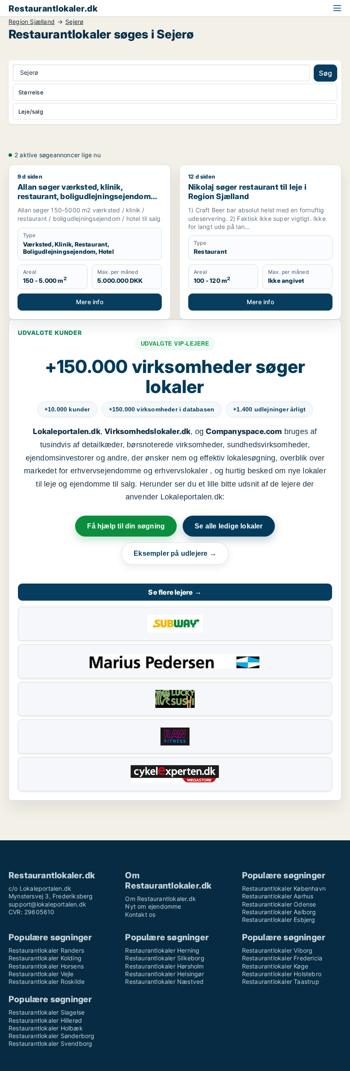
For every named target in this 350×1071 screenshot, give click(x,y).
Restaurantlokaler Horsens (46, 966)
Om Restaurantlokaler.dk (160, 898)
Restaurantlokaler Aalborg (279, 911)
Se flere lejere (174, 592)
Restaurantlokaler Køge (275, 966)
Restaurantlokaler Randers (46, 950)
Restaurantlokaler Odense (279, 904)
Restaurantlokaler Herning (162, 950)
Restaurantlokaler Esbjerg (278, 919)
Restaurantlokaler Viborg (277, 950)
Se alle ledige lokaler (228, 526)
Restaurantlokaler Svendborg (50, 1043)
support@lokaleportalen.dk (47, 904)
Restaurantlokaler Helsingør (164, 973)
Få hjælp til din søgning (126, 526)
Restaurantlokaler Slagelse (47, 1012)
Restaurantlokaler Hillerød (45, 1020)
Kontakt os (140, 914)
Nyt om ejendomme (153, 906)
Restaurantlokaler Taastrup (280, 981)
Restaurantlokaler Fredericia (282, 958)
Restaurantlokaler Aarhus (278, 896)
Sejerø (74, 21)
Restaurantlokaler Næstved (164, 981)
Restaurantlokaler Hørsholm (164, 966)
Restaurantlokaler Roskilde (47, 981)
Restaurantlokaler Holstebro (281, 973)
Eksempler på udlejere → (175, 553)
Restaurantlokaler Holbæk (46, 1028)
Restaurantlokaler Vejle (41, 973)
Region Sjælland (32, 21)
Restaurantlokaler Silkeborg (164, 958)
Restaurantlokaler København (284, 888)
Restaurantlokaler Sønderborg (52, 1035)
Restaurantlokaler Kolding (45, 958)
